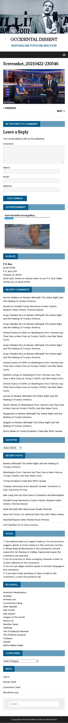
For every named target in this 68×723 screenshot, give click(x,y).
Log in (6, 676)
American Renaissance (14, 592)
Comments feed (11, 687)
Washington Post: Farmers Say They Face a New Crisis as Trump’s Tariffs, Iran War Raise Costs (33, 336)
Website (7, 186)
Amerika (7, 596)
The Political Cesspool (14, 634)
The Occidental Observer (16, 631)
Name (6, 167)
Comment (8, 143)
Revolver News (10, 624)
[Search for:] (34, 704)
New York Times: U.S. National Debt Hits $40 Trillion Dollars (33, 514)
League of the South (14, 617)
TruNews (7, 638)
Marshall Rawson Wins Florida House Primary (26, 519)
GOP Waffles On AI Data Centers (20, 525)
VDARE (6, 642)
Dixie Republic (10, 606)
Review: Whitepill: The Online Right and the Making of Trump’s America (33, 299)
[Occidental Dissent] (34, 32)
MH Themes (51, 719)
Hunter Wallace (11, 297)
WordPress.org (10, 692)
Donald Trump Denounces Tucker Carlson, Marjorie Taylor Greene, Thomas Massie (30, 308)
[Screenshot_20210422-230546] (34, 102)
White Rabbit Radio (13, 645)
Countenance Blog (12, 603)
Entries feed (9, 682)
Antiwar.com (9, 599)
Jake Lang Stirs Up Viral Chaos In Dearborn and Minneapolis (33, 495)
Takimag (7, 627)
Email (6, 176)
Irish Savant (9, 613)
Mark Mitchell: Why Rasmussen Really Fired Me (27, 509)
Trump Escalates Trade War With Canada (40, 431)
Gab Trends (9, 610)
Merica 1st (8, 620)
